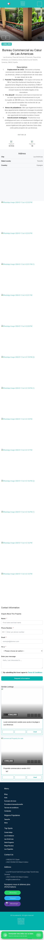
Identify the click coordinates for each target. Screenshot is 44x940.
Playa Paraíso (9, 846)
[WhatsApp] (28, 926)
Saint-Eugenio (9, 842)
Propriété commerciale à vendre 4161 (16, 768)
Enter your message (8, 656)
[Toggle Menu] (3, 4)
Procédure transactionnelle (13, 804)
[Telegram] (25, 926)
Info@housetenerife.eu (13, 879)
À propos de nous (10, 801)
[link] (22, 703)
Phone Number (6, 628)
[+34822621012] (39, 4)
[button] (22, 24)
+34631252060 (10, 862)
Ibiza (6, 823)
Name (3, 618)
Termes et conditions (11, 807)
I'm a (3, 647)
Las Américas (9, 839)
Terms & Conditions (35, 672)
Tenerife (7, 819)
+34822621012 (10, 859)
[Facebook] (15, 926)
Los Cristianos (9, 836)
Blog (5, 794)
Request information (22, 678)
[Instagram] (22, 926)
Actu (5, 797)
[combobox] (3, 632)
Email (3, 637)
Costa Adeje (8, 832)
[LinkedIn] (18, 926)
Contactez (7, 811)
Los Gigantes (8, 849)
